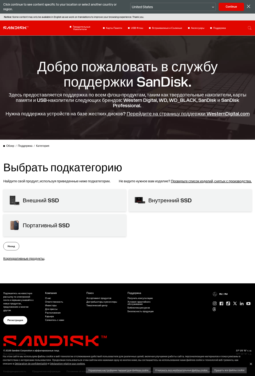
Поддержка (219, 28)
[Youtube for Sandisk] (248, 303)
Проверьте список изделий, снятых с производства (211, 181)
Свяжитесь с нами (54, 320)
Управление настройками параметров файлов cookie (118, 370)
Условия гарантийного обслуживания (139, 303)
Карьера (49, 316)
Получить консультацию (140, 298)
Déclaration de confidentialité (31, 363)
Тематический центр (96, 305)
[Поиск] (250, 28)
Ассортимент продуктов (98, 298)
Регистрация (15, 320)
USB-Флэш (137, 28)
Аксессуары (197, 28)
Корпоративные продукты (23, 258)
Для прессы (51, 309)
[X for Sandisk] (235, 303)
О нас (48, 298)
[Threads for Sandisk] (214, 309)
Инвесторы (51, 305)
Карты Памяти (114, 28)
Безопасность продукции (141, 311)
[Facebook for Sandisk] (221, 304)
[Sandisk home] (15, 27)
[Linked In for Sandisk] (242, 304)
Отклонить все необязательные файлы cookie (181, 370)
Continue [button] (231, 7)
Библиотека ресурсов (139, 307)
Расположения (53, 312)
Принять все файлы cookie (229, 370)
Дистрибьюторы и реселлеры (101, 301)
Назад (11, 246)
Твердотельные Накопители (81, 28)
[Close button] (248, 7)
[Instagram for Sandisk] (215, 303)
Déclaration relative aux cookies (67, 363)
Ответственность (54, 301)
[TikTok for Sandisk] (228, 303)
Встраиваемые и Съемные (167, 28)
